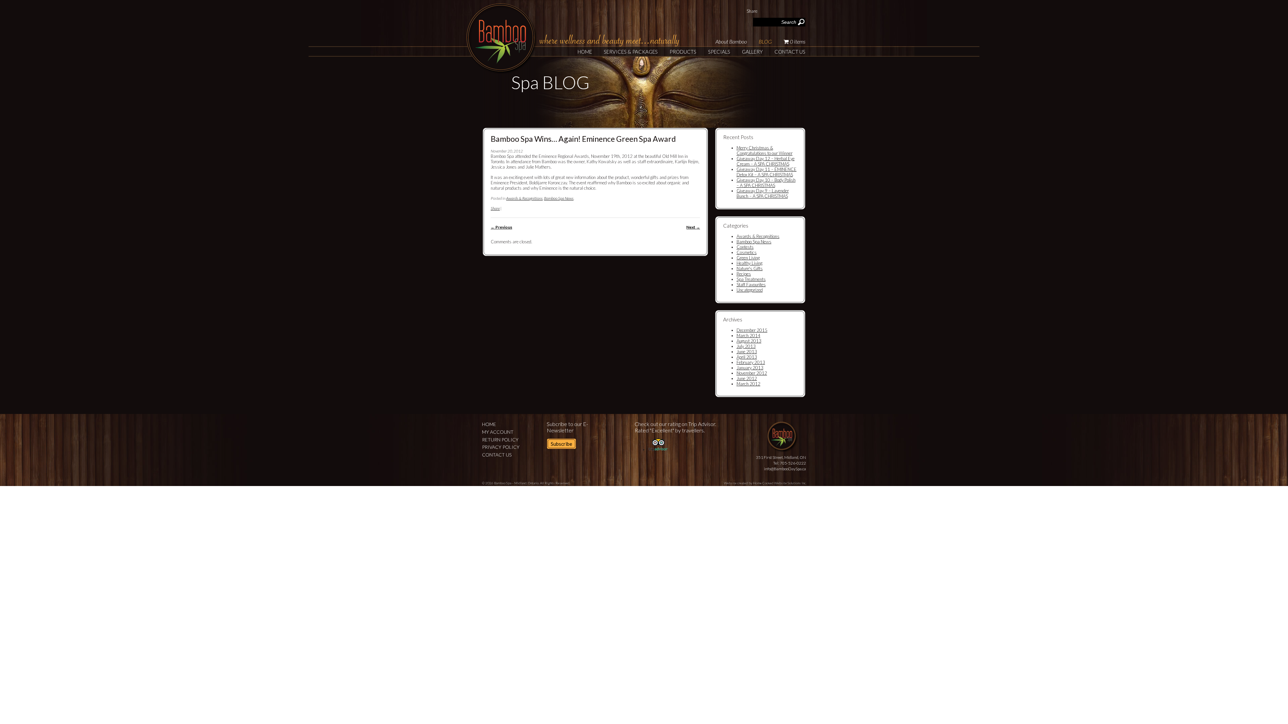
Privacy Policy (501, 447)
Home (585, 52)
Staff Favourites (751, 284)
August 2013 (749, 341)
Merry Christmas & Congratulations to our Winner (765, 150)
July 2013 (746, 346)
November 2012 (752, 373)
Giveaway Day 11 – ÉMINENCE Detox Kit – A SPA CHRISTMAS (767, 172)
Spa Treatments (751, 279)
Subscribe (561, 444)
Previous (501, 227)
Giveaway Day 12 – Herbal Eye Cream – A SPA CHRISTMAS (766, 161)
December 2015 (752, 330)
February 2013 (751, 362)
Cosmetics (747, 252)
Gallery (752, 52)
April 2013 (747, 357)
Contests (745, 247)
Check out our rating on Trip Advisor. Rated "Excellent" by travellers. (675, 427)
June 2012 (747, 378)
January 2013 (750, 367)
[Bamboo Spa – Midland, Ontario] (501, 70)
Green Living (748, 257)
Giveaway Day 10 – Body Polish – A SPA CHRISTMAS (766, 182)
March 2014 (748, 335)
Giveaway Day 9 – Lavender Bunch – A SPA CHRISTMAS (763, 193)
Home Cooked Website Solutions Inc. (779, 483)
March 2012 (748, 383)
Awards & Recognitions (524, 198)
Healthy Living (749, 263)
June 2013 (747, 351)
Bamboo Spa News (559, 198)
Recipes (744, 274)
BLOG (765, 41)
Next (693, 227)
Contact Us (789, 52)
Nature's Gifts (750, 268)
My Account (498, 432)
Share (752, 11)
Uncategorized (750, 290)
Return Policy (500, 439)
